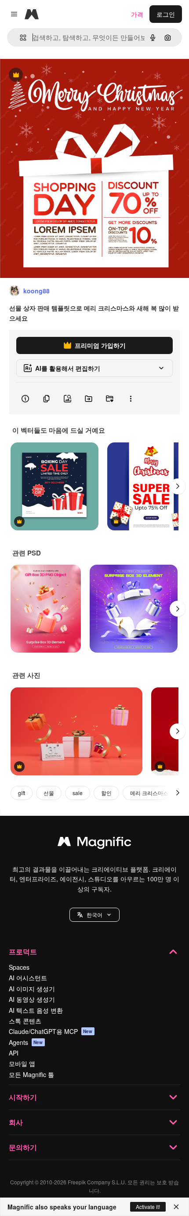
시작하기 (23, 1097)
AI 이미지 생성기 (32, 988)
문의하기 (23, 1147)
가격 (137, 14)
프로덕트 (23, 951)
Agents (26, 1042)
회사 (16, 1122)
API (13, 1052)
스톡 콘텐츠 (25, 1020)
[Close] (176, 1206)
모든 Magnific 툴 (31, 1074)
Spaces (19, 967)
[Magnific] (94, 843)
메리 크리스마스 (149, 792)
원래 (50, 75)
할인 (106, 792)
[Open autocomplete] (19, 37)
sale (78, 792)
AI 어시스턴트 (28, 977)
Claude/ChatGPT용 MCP (51, 1031)
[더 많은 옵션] (130, 398)
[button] (94, 915)
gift (21, 792)
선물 (49, 792)
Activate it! (148, 1206)
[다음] (177, 486)
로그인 (165, 14)
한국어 (94, 914)
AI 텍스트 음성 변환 (36, 1010)
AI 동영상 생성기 (32, 999)
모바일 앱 (22, 1063)
